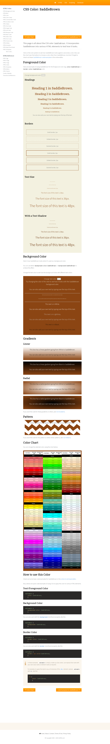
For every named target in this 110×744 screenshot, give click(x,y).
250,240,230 (77, 525)
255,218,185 (40, 520)
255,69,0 (40, 497)
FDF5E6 (71, 516)
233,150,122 (40, 463)
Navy (46, 565)
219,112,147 (40, 488)
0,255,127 (58, 477)
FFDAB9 (34, 520)
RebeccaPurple (27, 559)
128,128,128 (77, 546)
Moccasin (27, 517)
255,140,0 (39, 499)
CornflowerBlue (46, 553)
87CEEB (53, 544)
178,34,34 (39, 472)
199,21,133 (40, 486)
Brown (65, 489)
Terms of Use (58, 733)
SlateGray (65, 559)
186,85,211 (40, 544)
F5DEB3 (71, 466)
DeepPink (27, 484)
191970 (53, 567)
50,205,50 (58, 467)
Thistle (28, 532)
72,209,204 (58, 528)
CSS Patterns (67, 438)
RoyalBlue (46, 555)
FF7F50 (34, 493)
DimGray (65, 550)
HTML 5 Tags (6, 62)
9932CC (34, 553)
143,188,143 (59, 502)
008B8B (53, 507)
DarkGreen (46, 488)
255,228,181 (40, 517)
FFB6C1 (34, 480)
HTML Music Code (7, 34)
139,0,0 (40, 474)
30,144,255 (58, 551)
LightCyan (46, 518)
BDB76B (34, 526)
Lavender (27, 530)
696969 (71, 550)
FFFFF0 (71, 521)
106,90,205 (40, 565)
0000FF (53, 558)
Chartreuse (46, 460)
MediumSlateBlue (28, 563)
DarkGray (65, 542)
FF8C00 (34, 499)
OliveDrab (46, 493)
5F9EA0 (53, 532)
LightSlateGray (65, 554)
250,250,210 (40, 513)
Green (46, 486)
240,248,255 (77, 506)
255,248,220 (77, 457)
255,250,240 (77, 519)
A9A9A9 (71, 542)
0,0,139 (59, 562)
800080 (34, 557)
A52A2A (71, 489)
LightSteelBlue (46, 537)
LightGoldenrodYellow (27, 513)
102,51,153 (40, 559)
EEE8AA (34, 522)
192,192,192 (77, 540)
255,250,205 (40, 511)
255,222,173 (77, 464)
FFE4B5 (34, 517)
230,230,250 (40, 530)
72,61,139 (39, 567)
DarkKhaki (27, 526)
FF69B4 (34, 482)
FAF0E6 (71, 525)
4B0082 (34, 561)
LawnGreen (46, 463)
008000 (53, 486)
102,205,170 (59, 500)
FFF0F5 (71, 527)
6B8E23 (53, 493)
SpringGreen (46, 477)
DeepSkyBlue (46, 548)
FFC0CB (34, 478)
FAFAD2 (34, 513)
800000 (71, 491)
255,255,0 (39, 507)
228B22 (53, 484)
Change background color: (33, 75)
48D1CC (53, 528)
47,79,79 (77, 563)
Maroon (65, 491)
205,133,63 (77, 481)
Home (42, 733)
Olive (46, 495)
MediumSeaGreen (46, 479)
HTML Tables (6, 24)
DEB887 (71, 468)
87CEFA (53, 546)
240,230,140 (40, 524)
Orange (27, 501)
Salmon (27, 461)
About (47, 733)
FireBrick (27, 472)
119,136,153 (77, 554)
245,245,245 (77, 510)
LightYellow (28, 509)
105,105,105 (77, 550)
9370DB (34, 546)
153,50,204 (40, 553)
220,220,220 (77, 533)
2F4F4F (71, 563)
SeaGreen (46, 481)
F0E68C (34, 524)
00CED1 (53, 530)
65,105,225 (58, 555)
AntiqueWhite (65, 523)
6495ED (53, 553)
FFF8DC (71, 457)
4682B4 (53, 535)
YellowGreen (46, 490)
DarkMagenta (28, 555)
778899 (71, 554)
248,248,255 (77, 508)
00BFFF (53, 548)
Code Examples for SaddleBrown (68, 37)
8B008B (34, 555)
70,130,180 (58, 535)
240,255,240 (77, 500)
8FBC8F (53, 502)
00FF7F (53, 477)
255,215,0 (39, 505)
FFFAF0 (71, 519)
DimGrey (65, 552)
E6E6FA (34, 530)
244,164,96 (77, 474)
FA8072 (34, 461)
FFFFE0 (34, 509)
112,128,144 (77, 559)
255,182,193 (40, 480)
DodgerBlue (46, 551)
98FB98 (53, 470)
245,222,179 (77, 466)
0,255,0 (59, 465)
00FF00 (53, 465)
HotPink (27, 482)
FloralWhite (65, 519)
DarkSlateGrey (65, 565)
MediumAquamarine (46, 500)
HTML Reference (8, 56)
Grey (65, 548)
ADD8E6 (53, 542)
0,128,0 (59, 486)
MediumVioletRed (28, 486)
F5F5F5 (71, 510)
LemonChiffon (27, 511)
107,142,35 (58, 493)
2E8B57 (53, 481)
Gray (65, 546)
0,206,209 (58, 530)
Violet (28, 536)
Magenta (27, 542)
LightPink (27, 480)
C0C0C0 (71, 540)
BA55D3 (34, 544)
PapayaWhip (28, 515)
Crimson (27, 468)
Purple (28, 557)
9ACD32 (53, 490)
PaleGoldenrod (27, 522)
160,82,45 (77, 487)
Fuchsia (27, 540)
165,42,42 (77, 489)
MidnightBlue (46, 567)
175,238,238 (59, 521)
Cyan (46, 516)
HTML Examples (7, 45)
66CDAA (53, 500)
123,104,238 (40, 563)
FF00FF (34, 540)
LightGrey (65, 538)
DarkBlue (46, 562)
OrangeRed (27, 497)
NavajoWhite (65, 464)
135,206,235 (59, 544)
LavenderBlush (65, 527)
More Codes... (9, 51)
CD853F (71, 481)
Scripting (72, 3)
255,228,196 (77, 462)
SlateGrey (65, 561)
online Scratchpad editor (68, 579)
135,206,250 (59, 546)
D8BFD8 (34, 532)
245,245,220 (77, 514)
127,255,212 (59, 523)
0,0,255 (59, 558)
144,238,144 (59, 472)
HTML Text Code (7, 26)
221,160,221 (40, 534)
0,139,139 (58, 507)
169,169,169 (77, 542)
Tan (65, 470)
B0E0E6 (53, 539)
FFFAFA (71, 497)
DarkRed (27, 474)
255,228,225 (77, 529)
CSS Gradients (60, 412)
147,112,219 (40, 546)
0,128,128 (58, 509)
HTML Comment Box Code (9, 19)
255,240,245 (77, 527)
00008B (53, 562)
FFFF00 (34, 507)
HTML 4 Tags (6, 60)
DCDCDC (71, 533)
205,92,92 (39, 457)
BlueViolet (27, 549)
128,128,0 (58, 495)
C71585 (34, 486)
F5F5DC (71, 514)
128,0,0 (78, 491)
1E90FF (53, 551)
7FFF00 (53, 460)
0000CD (53, 560)
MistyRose (65, 529)
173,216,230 (59, 542)
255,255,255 (77, 495)
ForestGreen (46, 484)
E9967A (34, 463)
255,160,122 (40, 466)
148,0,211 (39, 551)
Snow (65, 497)
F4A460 (71, 474)
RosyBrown (65, 472)
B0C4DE (53, 537)
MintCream (65, 502)
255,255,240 (77, 521)
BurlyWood (65, 468)
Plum (28, 534)
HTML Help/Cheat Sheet (9, 47)
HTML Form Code (7, 39)
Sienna (65, 487)
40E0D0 (53, 525)
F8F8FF (71, 508)
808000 (53, 495)
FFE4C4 (71, 462)
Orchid (28, 538)
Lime (46, 465)
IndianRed (27, 457)
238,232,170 (40, 522)
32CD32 (53, 467)
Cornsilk (65, 457)
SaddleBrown (65, 485)
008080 (53, 509)
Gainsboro (65, 533)
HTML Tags (5, 58)
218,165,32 (77, 476)
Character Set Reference (9, 75)
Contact (52, 733)
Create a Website (7, 73)
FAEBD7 (71, 523)
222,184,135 (77, 468)
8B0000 (34, 474)
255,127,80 (40, 493)
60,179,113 (58, 479)
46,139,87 (58, 481)
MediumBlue (46, 560)
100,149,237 (59, 553)
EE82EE (34, 536)
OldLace (65, 516)
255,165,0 (39, 501)
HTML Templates (7, 49)
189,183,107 (40, 526)
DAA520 (71, 476)
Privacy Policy (67, 733)
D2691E (71, 483)
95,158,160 (58, 532)
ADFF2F (53, 458)
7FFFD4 (53, 523)
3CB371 (53, 479)
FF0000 (34, 470)
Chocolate (65, 483)
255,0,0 (40, 470)
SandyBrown (65, 474)
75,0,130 (40, 561)
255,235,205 (77, 460)
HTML (60, 3)
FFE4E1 (71, 529)
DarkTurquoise (46, 530)
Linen (65, 525)
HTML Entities (6, 43)
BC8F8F (71, 472)
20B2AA (53, 504)
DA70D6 (34, 538)
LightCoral (27, 459)
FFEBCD (71, 460)
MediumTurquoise (46, 528)
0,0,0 (77, 567)
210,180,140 (77, 470)
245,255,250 (77, 502)
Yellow (28, 507)
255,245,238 (77, 512)
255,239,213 (40, 515)
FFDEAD (71, 464)
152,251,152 (59, 470)
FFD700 (34, 505)
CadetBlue (46, 532)
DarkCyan (46, 507)
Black (65, 567)
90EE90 (53, 472)
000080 (53, 565)
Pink (27, 478)
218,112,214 (40, 538)
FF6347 (34, 495)
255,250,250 (77, 497)
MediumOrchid (27, 544)
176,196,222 (59, 537)
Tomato (27, 495)
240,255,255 (77, 504)
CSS (66, 3)
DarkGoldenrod (65, 478)
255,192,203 (40, 478)
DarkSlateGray (65, 563)
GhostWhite (65, 508)
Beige (65, 514)
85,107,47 (58, 497)
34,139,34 (58, 484)
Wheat (65, 466)
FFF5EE (71, 512)
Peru (65, 481)
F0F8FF (71, 506)
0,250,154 (58, 474)
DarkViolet (27, 551)
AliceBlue (65, 506)
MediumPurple (27, 546)
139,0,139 (39, 555)
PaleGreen (46, 470)
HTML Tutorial (6, 71)
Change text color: (50, 279)
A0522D (71, 487)
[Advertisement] (52, 23)
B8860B (71, 478)
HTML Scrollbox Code (8, 22)
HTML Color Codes (7, 17)
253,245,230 (77, 516)
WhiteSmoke (65, 510)
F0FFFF (71, 504)
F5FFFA (71, 502)
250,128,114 (40, 461)
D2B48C (71, 470)
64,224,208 (58, 525)
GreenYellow (46, 458)
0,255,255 (58, 514)
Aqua (46, 514)
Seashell (65, 512)
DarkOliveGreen (46, 497)
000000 (71, 567)
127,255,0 (58, 460)
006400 (53, 488)
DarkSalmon (28, 463)
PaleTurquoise (46, 521)
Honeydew (65, 500)
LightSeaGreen (46, 504)
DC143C (34, 468)
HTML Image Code (7, 28)
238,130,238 (40, 536)
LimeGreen (46, 467)
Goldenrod (65, 476)
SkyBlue (46, 544)
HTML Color (6, 15)
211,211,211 (77, 536)
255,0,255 (39, 540)
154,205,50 (58, 490)
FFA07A (34, 466)
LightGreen (46, 472)
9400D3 (34, 551)
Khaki (28, 524)
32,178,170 (58, 504)
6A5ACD (34, 565)
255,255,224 (40, 509)
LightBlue (46, 542)
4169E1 (53, 555)
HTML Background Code (9, 11)
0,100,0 (59, 488)
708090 (71, 559)
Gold (27, 505)
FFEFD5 (34, 515)
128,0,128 (39, 557)
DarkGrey (65, 544)
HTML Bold (5, 13)
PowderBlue (46, 539)
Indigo (28, 561)
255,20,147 (40, 484)
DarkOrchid (28, 553)
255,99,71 (39, 495)
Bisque (65, 462)
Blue (46, 558)
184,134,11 (77, 478)
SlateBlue (27, 565)
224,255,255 (59, 518)
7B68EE (34, 563)
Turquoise (46, 525)
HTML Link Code (7, 30)
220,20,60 (39, 468)
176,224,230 (59, 539)
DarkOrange (28, 499)
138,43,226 (40, 549)
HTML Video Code (7, 36)
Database (80, 3)
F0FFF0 (71, 500)
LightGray (65, 536)
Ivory (65, 521)
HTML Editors (6, 69)
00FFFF (53, 514)
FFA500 (34, 501)
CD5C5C (34, 457)
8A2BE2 (34, 549)
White (65, 495)
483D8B (34, 567)
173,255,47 (58, 458)
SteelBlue (46, 535)
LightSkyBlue (46, 546)
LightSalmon (28, 466)
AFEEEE (53, 521)
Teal (46, 509)
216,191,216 (40, 532)
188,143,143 (77, 472)
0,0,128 (59, 565)
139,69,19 (77, 485)
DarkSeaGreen (46, 502)
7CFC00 (53, 463)
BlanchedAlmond (65, 460)
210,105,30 (77, 483)
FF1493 (34, 484)
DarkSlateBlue (27, 567)
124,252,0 (58, 463)
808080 (71, 546)
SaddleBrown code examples (42, 57)
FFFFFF (71, 495)
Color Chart (30, 37)
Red (27, 470)
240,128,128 (40, 459)
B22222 (34, 472)
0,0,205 (59, 560)
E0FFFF (53, 518)
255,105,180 (40, 482)
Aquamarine (46, 523)
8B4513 (71, 485)
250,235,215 (77, 523)
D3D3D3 (71, 536)
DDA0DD (34, 534)
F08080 (34, 459)
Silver (65, 540)
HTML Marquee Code (8, 32)
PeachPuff (27, 520)
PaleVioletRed (27, 488)
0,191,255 (58, 548)
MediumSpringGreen (46, 474)
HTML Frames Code (7, 41)
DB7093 (34, 488)
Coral (28, 493)
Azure (65, 504)
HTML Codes (7, 9)
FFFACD (34, 511)
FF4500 (34, 497)
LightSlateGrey (65, 557)
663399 (34, 559)
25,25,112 (58, 567)
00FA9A (53, 474)
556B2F (53, 497)
